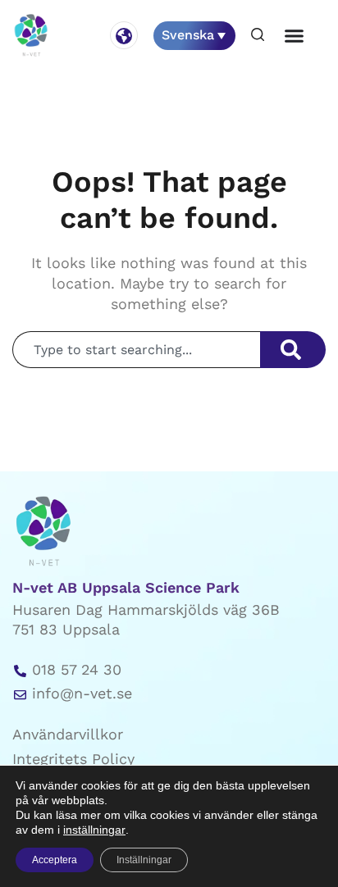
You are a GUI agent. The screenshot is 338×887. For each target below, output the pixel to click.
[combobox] (136, 349)
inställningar (94, 829)
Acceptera (54, 860)
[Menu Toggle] (294, 35)
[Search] (293, 349)
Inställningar (143, 860)
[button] (257, 36)
